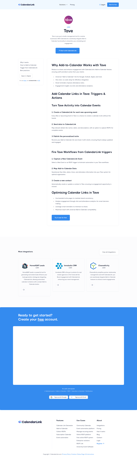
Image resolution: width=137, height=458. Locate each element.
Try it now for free (61, 217)
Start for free (113, 4)
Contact (99, 437)
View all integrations (109, 252)
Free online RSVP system (85, 437)
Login (98, 440)
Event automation (62, 437)
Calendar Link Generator (64, 425)
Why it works (24, 62)
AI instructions (89, 454)
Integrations (101, 425)
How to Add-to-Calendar (28, 65)
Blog (98, 434)
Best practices (25, 70)
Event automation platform (86, 428)
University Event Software (85, 447)
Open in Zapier (26, 76)
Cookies (73, 454)
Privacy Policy (66, 454)
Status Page (81, 454)
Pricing (72, 4)
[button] (63, 4)
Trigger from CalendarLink (28, 68)
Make (24, 80)
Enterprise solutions (83, 440)
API (39, 80)
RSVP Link (80, 443)
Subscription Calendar (63, 434)
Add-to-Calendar (62, 428)
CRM (68, 27)
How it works (101, 431)
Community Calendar (84, 425)
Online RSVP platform (84, 434)
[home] (26, 4)
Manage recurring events (85, 431)
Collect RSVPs (61, 431)
